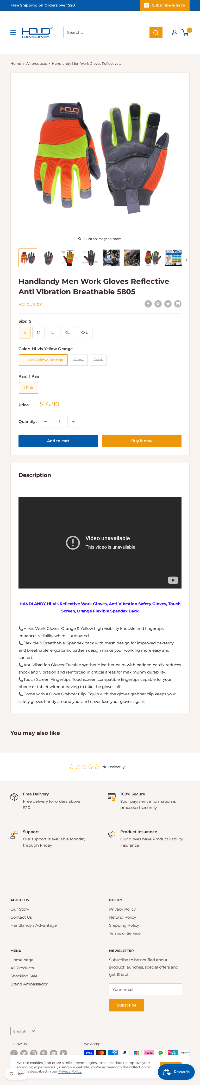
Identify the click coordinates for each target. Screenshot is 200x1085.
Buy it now (142, 440)
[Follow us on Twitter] (24, 1053)
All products (36, 63)
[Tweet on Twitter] (168, 304)
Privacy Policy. (70, 1071)
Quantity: (27, 421)
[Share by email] (178, 304)
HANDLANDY (30, 304)
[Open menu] (13, 32)
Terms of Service (125, 933)
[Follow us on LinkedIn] (63, 1053)
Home (15, 63)
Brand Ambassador (29, 984)
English (19, 1031)
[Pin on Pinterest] (158, 304)
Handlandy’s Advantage (33, 925)
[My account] (174, 32)
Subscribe (126, 1005)
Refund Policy (122, 917)
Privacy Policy (122, 909)
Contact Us (21, 917)
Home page (21, 959)
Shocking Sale (24, 975)
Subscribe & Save (168, 5)
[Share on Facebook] (148, 304)
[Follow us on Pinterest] (43, 1053)
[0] (185, 32)
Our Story (19, 909)
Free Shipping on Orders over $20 (42, 5)
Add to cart (58, 440)
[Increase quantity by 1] (73, 421)
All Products (22, 967)
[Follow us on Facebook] (14, 1053)
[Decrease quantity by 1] (45, 421)
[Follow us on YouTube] (53, 1053)
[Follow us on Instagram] (34, 1053)
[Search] (155, 32)
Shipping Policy (124, 925)
